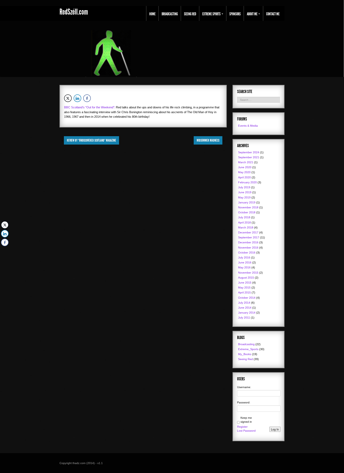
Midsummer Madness (208, 140)
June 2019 (244, 192)
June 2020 (244, 167)
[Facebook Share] (87, 98)
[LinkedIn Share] (77, 98)
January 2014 (246, 312)
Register (242, 426)
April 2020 (244, 177)
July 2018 (244, 217)
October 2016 (246, 252)
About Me (252, 14)
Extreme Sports (211, 14)
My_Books (244, 354)
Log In (275, 429)
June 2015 (244, 282)
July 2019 (244, 187)
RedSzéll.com (74, 12)
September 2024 (248, 152)
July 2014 (244, 302)
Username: (244, 387)
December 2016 (248, 242)
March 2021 (245, 162)
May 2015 (244, 287)
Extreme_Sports (248, 349)
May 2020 (244, 172)
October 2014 (246, 297)
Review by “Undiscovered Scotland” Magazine (91, 140)
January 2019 (246, 202)
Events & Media (248, 125)
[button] (4, 250)
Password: (243, 402)
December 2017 (248, 232)
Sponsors (235, 14)
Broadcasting (170, 14)
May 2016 (244, 267)
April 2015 (244, 292)
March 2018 (245, 227)
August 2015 (246, 277)
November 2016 (248, 247)
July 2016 (244, 257)
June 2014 (244, 307)
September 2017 (248, 237)
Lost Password (246, 430)
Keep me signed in (246, 419)
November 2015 (248, 272)
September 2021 (248, 157)
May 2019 (244, 197)
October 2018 (246, 212)
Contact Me (273, 14)
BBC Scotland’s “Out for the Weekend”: (89, 107)
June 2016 (244, 262)
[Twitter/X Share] (68, 98)
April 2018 (244, 222)
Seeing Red (190, 14)
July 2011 (244, 317)
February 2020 (247, 182)
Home (152, 14)
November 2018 (248, 207)
